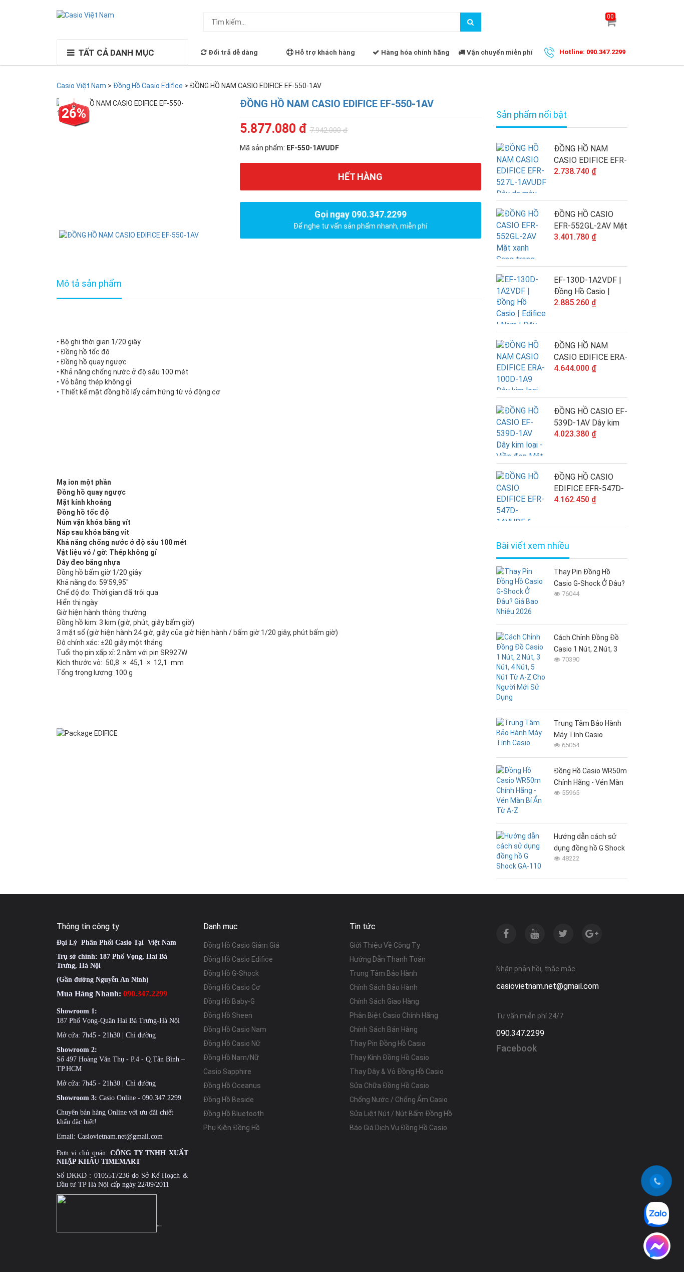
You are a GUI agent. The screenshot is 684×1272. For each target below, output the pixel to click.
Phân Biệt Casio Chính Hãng (394, 1015)
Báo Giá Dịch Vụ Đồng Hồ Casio (398, 1128)
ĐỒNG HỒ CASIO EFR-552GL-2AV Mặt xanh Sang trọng (590, 220)
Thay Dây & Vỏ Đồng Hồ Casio (397, 1072)
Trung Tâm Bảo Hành (383, 973)
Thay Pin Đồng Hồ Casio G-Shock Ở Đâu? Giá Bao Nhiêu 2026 (589, 578)
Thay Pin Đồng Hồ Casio (388, 1043)
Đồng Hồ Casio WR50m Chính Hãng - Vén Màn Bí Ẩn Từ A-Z (590, 777)
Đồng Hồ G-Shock (231, 973)
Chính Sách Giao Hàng (384, 1001)
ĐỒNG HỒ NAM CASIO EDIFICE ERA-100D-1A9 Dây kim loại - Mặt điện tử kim (590, 352)
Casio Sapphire (227, 1072)
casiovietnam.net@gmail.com (547, 986)
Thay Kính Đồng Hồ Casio (389, 1057)
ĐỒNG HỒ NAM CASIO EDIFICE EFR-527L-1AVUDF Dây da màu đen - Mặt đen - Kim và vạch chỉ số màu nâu (590, 155)
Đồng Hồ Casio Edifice (238, 959)
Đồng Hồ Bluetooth (233, 1114)
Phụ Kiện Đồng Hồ (231, 1128)
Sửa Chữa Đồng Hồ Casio (389, 1086)
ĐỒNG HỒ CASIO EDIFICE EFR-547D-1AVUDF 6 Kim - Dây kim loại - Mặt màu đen (589, 483)
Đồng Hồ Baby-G (229, 1001)
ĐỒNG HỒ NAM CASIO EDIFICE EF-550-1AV (337, 104)
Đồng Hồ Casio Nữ (231, 1043)
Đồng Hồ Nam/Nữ (231, 1057)
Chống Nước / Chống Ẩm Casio (399, 1100)
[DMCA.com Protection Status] (159, 1225)
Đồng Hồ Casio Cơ (231, 987)
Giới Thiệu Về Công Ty (385, 945)
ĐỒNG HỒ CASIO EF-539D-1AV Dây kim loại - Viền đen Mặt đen (590, 417)
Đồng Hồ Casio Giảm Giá (241, 945)
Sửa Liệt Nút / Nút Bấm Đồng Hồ (401, 1114)
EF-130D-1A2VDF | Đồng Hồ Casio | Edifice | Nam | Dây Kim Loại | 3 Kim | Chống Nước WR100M (587, 286)
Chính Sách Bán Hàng (384, 1029)
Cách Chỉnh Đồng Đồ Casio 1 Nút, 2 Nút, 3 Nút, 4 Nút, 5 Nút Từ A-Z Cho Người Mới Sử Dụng (589, 644)
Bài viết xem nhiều (532, 546)
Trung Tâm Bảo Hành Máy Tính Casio (587, 729)
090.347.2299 (520, 1033)
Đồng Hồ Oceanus (232, 1086)
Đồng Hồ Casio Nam (234, 1029)
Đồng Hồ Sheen (227, 1015)
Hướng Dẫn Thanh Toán (388, 959)
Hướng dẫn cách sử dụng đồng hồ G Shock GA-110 (589, 843)
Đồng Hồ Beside (228, 1100)
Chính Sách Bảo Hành (384, 987)
